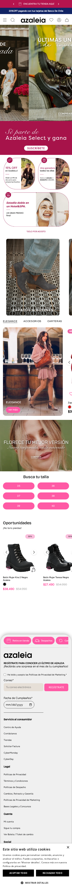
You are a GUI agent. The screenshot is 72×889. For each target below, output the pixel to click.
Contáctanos (10, 733)
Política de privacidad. (14, 866)
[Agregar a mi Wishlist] (8, 568)
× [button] (67, 847)
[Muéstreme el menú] (4, 20)
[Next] (68, 72)
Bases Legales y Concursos (17, 806)
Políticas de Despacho (15, 787)
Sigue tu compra (12, 828)
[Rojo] (69, 407)
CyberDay (8, 759)
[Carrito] (67, 20)
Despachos (46, 640)
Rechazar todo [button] (52, 873)
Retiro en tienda (21, 640)
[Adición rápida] (33, 569)
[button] (36, 882)
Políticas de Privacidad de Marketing (22, 800)
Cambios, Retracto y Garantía (18, 793)
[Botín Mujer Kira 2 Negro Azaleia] (20, 553)
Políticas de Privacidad (15, 774)
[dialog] (36, 866)
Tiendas (8, 740)
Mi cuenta (9, 821)
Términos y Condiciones (16, 781)
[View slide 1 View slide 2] (36, 73)
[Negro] (4, 584)
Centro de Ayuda (12, 727)
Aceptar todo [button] (18, 873)
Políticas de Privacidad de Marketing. (47, 674)
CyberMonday (11, 753)
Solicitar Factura (12, 746)
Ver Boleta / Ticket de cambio (18, 834)
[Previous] (3, 72)
